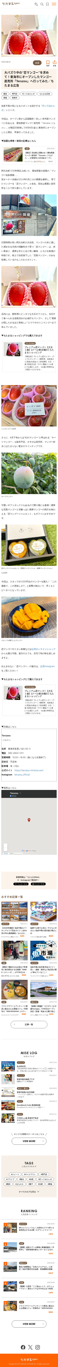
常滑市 (24, 975)
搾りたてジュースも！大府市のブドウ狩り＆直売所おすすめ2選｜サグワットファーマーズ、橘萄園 (36, 1230)
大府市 (22, 936)
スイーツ (9, 1015)
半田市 (51, 1253)
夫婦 (17, 976)
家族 (44, 937)
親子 (41, 937)
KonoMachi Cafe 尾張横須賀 (28, 1105)
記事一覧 (29, 1024)
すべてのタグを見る (27, 1191)
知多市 (51, 1273)
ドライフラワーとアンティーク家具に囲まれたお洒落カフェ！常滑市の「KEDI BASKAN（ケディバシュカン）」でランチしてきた (36, 1308)
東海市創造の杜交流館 (25, 1092)
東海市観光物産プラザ (25, 1079)
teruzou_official (22, 774)
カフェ (32, 1015)
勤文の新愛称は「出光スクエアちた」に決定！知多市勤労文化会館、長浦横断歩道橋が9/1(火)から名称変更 (36, 1269)
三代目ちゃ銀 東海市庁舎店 (27, 1118)
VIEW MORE (29, 1141)
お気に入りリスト (47, 4)
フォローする (39, 884)
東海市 (51, 936)
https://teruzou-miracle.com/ (29, 770)
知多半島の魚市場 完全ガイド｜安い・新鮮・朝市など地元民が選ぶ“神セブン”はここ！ (43, 969)
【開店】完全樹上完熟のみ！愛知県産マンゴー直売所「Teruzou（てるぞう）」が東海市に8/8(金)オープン (39, 155)
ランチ (32, 976)
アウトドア (42, 1015)
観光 (38, 937)
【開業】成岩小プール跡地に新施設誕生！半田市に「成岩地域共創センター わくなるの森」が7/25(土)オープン (36, 1249)
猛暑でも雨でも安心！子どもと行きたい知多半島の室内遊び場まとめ (43, 930)
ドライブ (17, 937)
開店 (12, 937)
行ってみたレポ (46, 1179)
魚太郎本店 (21, 1066)
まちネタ (13, 976)
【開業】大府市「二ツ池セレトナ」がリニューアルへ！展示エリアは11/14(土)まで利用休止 (36, 1288)
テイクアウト (5, 937)
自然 (47, 1015)
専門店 (7, 976)
